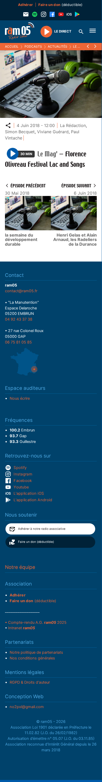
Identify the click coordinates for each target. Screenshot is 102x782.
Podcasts (33, 46)
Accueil (12, 46)
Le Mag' (79, 46)
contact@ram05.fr (21, 291)
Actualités (57, 46)
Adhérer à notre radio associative (41, 529)
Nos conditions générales (32, 658)
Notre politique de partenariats (36, 652)
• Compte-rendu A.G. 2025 (36, 622)
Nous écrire (20, 398)
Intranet (21, 628)
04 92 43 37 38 (18, 319)
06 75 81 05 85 (18, 342)
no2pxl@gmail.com (27, 706)
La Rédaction (73, 125)
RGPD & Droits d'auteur (30, 682)
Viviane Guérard (53, 131)
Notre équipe (20, 567)
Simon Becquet (20, 131)
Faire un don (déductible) (36, 542)
